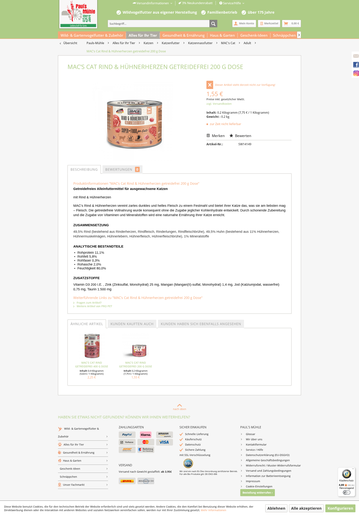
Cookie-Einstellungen (259, 486)
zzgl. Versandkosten (219, 103)
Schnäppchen (68, 476)
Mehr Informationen (213, 510)
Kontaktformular (256, 444)
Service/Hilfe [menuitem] (232, 3)
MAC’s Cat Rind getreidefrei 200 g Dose (135, 364)
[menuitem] (173, 3)
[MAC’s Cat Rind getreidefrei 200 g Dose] (135, 346)
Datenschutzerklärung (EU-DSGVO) (267, 455)
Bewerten (242, 135)
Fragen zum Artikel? (89, 302)
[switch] (346, 492)
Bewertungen (121, 169)
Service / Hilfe (254, 450)
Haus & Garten (72, 460)
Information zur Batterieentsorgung (268, 476)
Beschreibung (84, 169)
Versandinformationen (153, 3)
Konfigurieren (340, 508)
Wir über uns (254, 439)
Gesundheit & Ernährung (78, 452)
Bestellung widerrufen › (258, 492)
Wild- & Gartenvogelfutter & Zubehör (78, 432)
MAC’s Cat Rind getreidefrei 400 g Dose (91, 364)
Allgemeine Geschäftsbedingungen (268, 460)
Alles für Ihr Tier (74, 444)
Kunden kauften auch (132, 324)
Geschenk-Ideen (70, 468)
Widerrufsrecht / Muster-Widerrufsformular (273, 465)
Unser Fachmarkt (74, 484)
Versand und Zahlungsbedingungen (268, 470)
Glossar (250, 434)
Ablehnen (276, 508)
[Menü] (353, 469)
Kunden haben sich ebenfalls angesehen (201, 324)
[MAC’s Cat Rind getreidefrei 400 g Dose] (91, 346)
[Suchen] (213, 23)
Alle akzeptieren (306, 508)
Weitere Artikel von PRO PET (94, 306)
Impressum (253, 481)
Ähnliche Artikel (86, 324)
